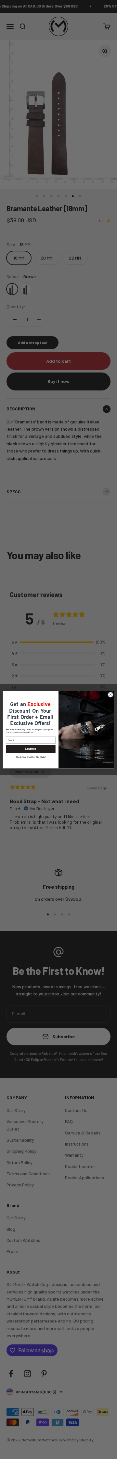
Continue (30, 748)
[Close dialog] (110, 694)
